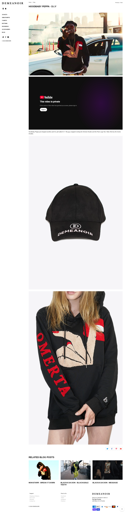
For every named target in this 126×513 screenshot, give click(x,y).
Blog (34, 2)
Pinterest (63, 501)
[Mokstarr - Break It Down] (44, 470)
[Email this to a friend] (121, 448)
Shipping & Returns (34, 496)
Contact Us (32, 501)
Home (30, 2)
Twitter (62, 497)
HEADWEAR (5, 26)
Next (121, 2)
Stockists (32, 499)
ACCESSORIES (6, 29)
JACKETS (4, 14)
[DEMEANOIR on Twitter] (3, 37)
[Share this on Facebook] (112, 448)
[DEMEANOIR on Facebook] (5, 37)
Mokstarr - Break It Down (42, 483)
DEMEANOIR (8, 40)
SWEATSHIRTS (6, 17)
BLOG (3, 32)
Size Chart (32, 497)
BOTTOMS (4, 23)
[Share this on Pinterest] (116, 448)
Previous (117, 2)
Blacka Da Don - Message (105, 483)
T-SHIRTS (4, 20)
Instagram (63, 499)
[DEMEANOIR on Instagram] (8, 37)
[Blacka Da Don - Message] (108, 470)
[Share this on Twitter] (107, 448)
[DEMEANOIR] (12, 3)
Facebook (63, 496)
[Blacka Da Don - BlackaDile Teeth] (76, 470)
